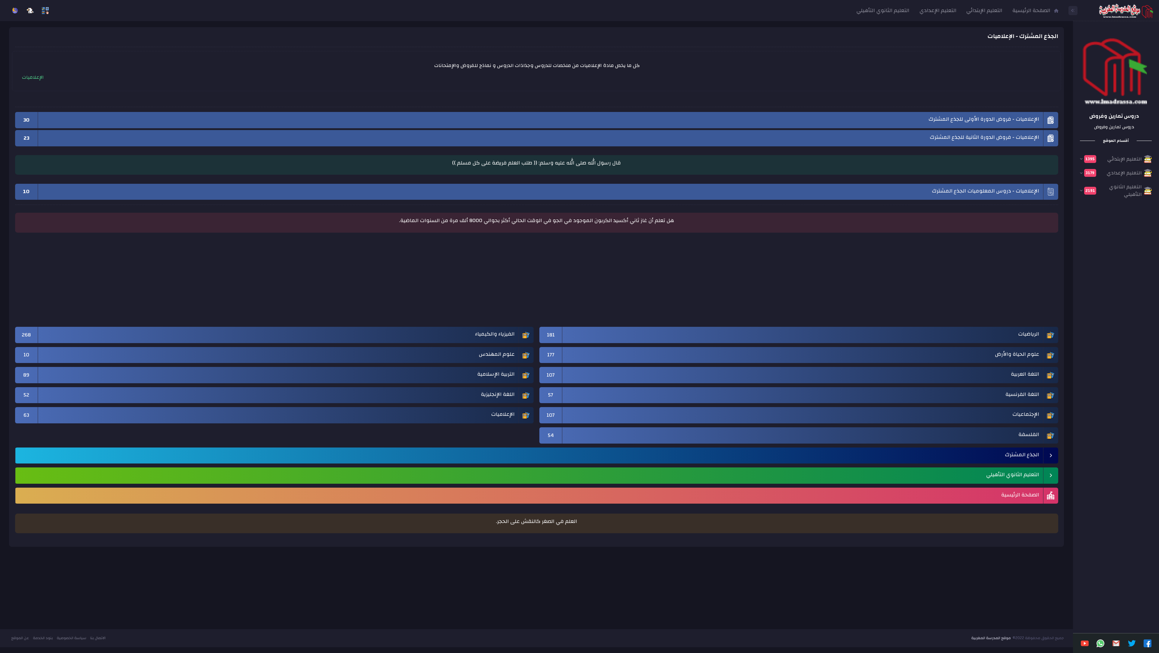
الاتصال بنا (98, 638)
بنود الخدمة (43, 638)
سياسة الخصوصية (71, 638)
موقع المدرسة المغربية (991, 638)
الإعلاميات (33, 77)
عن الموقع (20, 638)
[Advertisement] (877, 282)
